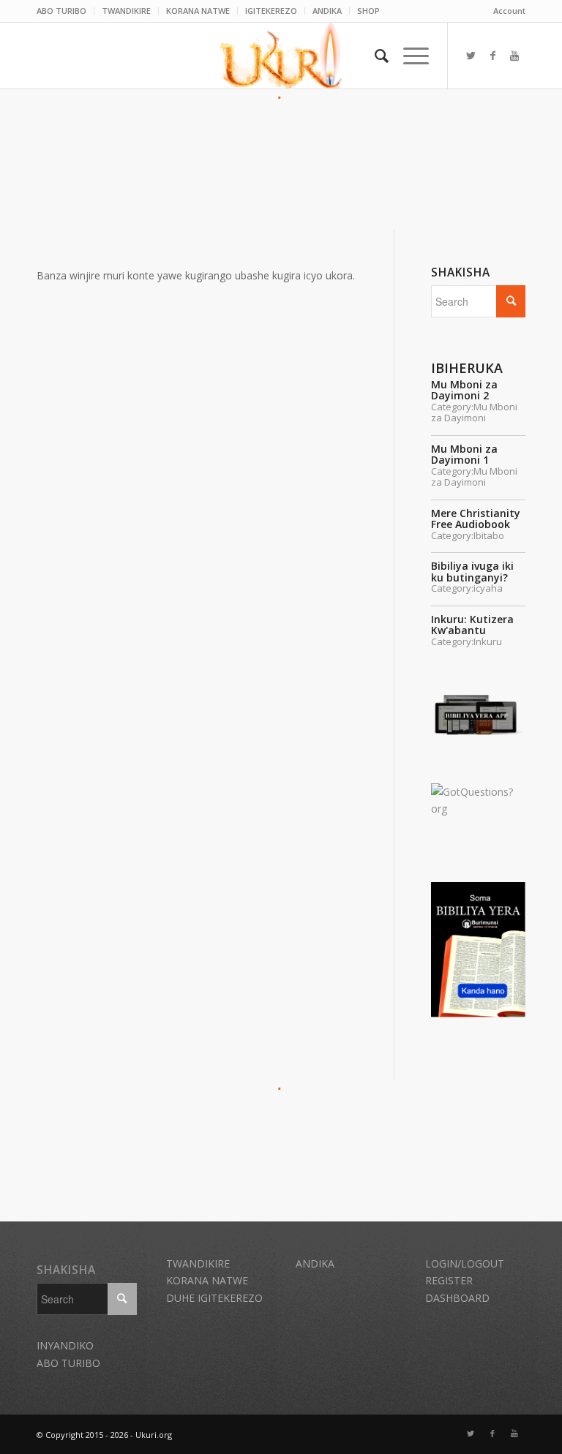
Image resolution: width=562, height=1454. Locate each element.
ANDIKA (327, 10)
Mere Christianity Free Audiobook (475, 518)
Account (509, 10)
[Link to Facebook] (492, 56)
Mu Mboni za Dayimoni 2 (464, 389)
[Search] (374, 55)
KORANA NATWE (198, 10)
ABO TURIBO (61, 10)
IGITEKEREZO (271, 10)
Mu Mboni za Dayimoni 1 (464, 454)
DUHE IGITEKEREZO (214, 1298)
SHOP (368, 10)
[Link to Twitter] (471, 56)
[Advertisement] (281, 140)
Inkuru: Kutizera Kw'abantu (472, 624)
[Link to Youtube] (514, 56)
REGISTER (449, 1280)
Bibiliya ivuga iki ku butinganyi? (472, 571)
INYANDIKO (65, 1345)
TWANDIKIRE (126, 10)
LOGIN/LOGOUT (464, 1263)
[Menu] (409, 55)
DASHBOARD (457, 1298)
